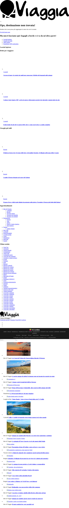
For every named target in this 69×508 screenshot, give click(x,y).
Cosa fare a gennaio (8, 292)
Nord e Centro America (13, 224)
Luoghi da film (7, 234)
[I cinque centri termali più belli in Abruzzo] (36, 379)
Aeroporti (5, 249)
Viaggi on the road (8, 289)
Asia (8, 221)
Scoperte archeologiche (9, 282)
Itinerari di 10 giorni (8, 271)
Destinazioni (6, 218)
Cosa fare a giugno (8, 300)
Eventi (5, 259)
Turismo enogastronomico (10, 288)
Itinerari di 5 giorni (8, 270)
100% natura (6, 42)
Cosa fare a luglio (8, 302)
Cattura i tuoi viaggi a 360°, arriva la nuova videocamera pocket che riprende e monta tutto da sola (31, 100)
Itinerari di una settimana (9, 273)
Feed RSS (18, 320)
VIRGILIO (9, 331)
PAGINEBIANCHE (36, 331)
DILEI (47, 331)
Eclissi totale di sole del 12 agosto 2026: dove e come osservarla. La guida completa (26, 124)
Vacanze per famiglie (12, 215)
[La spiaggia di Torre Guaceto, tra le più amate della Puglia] (36, 438)
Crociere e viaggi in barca (10, 258)
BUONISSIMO (63, 331)
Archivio (23, 320)
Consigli (5, 72)
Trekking (5, 286)
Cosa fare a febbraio (8, 294)
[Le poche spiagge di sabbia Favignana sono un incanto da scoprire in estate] (36, 367)
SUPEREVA (34, 333)
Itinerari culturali (7, 265)
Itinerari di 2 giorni (8, 268)
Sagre (4, 280)
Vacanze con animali (12, 216)
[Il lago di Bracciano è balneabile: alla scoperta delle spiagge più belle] (36, 385)
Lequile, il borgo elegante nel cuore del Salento (16, 177)
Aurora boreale (7, 250)
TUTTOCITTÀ (43, 331)
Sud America (10, 225)
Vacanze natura (11, 213)
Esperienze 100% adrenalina (10, 44)
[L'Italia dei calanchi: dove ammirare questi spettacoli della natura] (36, 450)
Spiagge (5, 283)
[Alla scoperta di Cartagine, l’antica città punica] (36, 467)
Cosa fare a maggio (8, 299)
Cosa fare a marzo (8, 296)
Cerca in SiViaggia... (6, 318)
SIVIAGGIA (51, 331)
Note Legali (24, 335)
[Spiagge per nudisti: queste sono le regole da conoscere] (36, 496)
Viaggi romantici (7, 291)
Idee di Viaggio (7, 209)
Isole (4, 262)
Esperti (5, 241)
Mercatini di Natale (8, 276)
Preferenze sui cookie (44, 335)
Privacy (29, 335)
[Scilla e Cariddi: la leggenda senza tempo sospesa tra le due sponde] (36, 408)
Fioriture (5, 261)
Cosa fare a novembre (9, 308)
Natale (5, 277)
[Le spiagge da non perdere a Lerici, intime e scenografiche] (36, 461)
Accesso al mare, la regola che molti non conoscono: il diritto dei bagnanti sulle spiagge (27, 75)
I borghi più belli (7, 41)
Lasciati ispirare (7, 39)
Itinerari (5, 264)
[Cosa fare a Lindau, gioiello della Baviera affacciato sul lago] (36, 490)
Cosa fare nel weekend (9, 256)
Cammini (9, 210)
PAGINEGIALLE (15, 331)
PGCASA (30, 331)
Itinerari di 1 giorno (8, 267)
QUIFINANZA (56, 331)
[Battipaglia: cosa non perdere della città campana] (36, 484)
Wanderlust (6, 238)
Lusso (5, 236)
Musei (5, 274)
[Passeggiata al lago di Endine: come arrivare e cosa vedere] (36, 444)
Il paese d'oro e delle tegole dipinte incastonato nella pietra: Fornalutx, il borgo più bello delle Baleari (32, 202)
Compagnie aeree (8, 255)
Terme (5, 285)
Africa (8, 222)
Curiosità (5, 231)
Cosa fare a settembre (9, 305)
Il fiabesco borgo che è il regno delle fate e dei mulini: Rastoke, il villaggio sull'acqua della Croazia (31, 153)
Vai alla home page (5, 32)
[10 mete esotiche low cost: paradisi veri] (36, 501)
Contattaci (12, 320)
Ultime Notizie (11, 228)
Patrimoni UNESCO (8, 279)
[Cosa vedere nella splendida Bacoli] (36, 473)
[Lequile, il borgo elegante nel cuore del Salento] (36, 163)
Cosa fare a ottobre (8, 306)
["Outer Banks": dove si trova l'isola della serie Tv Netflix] (36, 396)
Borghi (5, 149)
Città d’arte (6, 253)
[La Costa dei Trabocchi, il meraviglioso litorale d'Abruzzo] (36, 349)
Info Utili (5, 230)
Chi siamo (18, 335)
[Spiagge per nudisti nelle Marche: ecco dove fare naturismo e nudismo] (36, 427)
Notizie (5, 227)
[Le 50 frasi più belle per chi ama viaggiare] (36, 390)
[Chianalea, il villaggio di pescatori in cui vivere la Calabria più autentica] (36, 455)
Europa (9, 219)
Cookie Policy (36, 335)
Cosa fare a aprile (8, 297)
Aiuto (52, 335)
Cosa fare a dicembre (9, 309)
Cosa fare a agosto (8, 303)
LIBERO (5, 331)
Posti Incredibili (7, 233)
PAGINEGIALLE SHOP (23, 331)
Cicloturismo (6, 252)
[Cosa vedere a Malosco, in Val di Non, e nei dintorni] (36, 478)
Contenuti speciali (5, 320)
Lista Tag (5, 247)
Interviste (5, 239)
